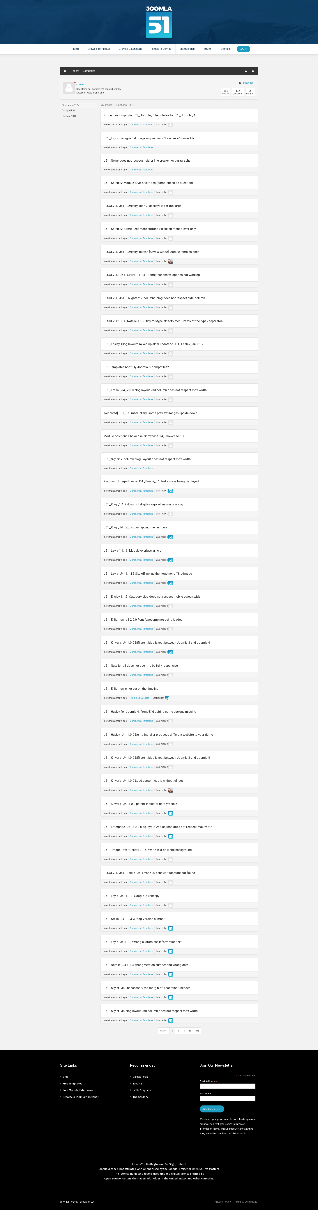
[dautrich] (170, 261)
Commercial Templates (141, 124)
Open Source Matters (205, 1169)
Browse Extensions (130, 48)
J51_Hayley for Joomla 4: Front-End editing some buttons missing (150, 711)
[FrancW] (170, 445)
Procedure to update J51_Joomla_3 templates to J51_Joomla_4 (149, 115)
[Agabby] (170, 125)
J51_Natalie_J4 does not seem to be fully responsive (141, 665)
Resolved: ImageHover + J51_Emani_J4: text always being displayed (151, 481)
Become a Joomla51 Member (80, 1097)
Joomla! (124, 1173)
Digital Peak (140, 1076)
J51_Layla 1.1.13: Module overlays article (132, 550)
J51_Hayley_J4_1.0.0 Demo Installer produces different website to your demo (158, 734)
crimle (80, 84)
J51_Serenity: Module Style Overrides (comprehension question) (148, 183)
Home (76, 48)
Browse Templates (99, 48)
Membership (187, 48)
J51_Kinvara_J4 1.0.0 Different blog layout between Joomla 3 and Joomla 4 (157, 642)
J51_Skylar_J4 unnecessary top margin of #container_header (147, 988)
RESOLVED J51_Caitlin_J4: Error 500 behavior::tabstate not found (149, 873)
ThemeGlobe (141, 1097)
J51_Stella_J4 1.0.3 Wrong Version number (134, 919)
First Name (205, 1093)
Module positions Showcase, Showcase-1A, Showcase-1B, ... (145, 436)
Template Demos (160, 48)
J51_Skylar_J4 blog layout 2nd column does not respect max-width (151, 1011)
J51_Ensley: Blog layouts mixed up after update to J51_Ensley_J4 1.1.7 (153, 344)
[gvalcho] (170, 376)
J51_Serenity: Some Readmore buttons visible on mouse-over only (150, 229)
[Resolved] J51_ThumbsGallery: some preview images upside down (150, 413)
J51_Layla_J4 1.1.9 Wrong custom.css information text (143, 942)
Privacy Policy (222, 1201)
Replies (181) (69, 116)
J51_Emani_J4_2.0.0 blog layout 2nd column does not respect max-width (155, 390)
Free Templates (72, 1083)
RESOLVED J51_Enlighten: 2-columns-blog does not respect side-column (154, 298)
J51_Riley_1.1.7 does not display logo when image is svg (143, 504)
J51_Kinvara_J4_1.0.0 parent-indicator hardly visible (140, 804)
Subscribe (247, 82)
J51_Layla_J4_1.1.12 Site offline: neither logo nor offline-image (148, 573)
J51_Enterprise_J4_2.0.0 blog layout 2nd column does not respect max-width (158, 827)
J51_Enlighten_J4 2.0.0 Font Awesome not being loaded (143, 619)
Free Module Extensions (78, 1090)
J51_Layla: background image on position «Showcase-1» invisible (149, 138)
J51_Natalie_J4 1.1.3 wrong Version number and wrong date (146, 965)
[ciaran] (170, 491)
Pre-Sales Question (139, 698)
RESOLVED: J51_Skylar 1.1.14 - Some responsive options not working (152, 275)
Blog (65, 1076)
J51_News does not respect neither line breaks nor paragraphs (147, 160)
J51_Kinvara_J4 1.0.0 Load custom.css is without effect (143, 780)
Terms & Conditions (245, 1201)
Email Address (208, 1081)
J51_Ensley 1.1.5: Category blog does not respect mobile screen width (153, 596)
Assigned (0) (68, 110)
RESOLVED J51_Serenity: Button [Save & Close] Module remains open (151, 252)
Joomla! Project (178, 1169)
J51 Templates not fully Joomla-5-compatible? (136, 367)
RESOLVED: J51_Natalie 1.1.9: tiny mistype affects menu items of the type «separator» (164, 321)
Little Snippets (142, 1090)
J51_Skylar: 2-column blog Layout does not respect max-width (147, 459)
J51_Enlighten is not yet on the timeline (131, 688)
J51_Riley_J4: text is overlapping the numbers (136, 527)
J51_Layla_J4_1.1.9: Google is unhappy (131, 896)
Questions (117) (70, 105)
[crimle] (69, 88)
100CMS (137, 1083)
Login (243, 48)
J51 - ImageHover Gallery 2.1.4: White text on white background (148, 850)
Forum (207, 48)
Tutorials (224, 48)
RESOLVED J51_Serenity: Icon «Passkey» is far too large (142, 206)
